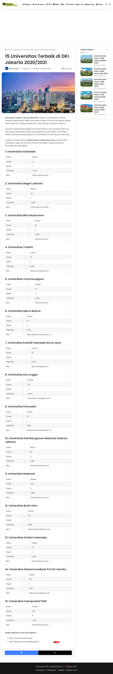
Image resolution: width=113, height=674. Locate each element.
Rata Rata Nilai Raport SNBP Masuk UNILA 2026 (100, 82)
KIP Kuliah (70, 4)
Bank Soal (90, 4)
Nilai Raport (26, 4)
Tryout (100, 4)
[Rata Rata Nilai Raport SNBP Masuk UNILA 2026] (86, 82)
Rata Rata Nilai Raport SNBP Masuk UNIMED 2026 (100, 59)
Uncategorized (17, 49)
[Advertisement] (56, 658)
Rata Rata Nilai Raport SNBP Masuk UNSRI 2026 (100, 108)
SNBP (56, 4)
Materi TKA (79, 4)
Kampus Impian (14, 68)
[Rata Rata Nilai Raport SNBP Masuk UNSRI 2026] (86, 108)
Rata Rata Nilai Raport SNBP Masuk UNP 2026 (100, 71)
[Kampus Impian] (9, 4)
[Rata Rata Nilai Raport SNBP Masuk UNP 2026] (86, 72)
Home (8, 49)
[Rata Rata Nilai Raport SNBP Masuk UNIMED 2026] (86, 59)
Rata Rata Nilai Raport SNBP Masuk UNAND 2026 (100, 95)
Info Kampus (39, 4)
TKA (50, 4)
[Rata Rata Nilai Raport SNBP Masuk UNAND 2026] (86, 95)
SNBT (62, 4)
